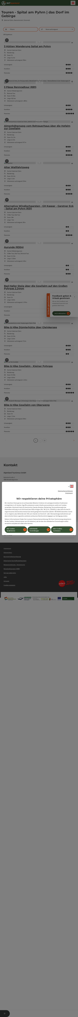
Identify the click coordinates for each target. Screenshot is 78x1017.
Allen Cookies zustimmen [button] (57, 530)
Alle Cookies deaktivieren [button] (11, 530)
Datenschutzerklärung (65, 491)
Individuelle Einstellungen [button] (34, 530)
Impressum (69, 493)
